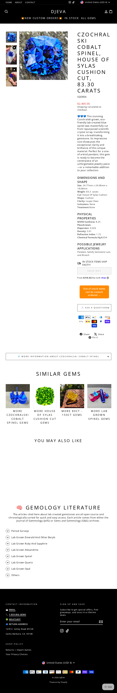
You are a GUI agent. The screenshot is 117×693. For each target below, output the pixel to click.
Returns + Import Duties (18, 650)
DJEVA (58, 11)
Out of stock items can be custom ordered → (94, 292)
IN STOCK (71, 18)
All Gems (88, 18)
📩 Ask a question (94, 307)
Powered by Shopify (58, 682)
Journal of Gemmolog (29, 520)
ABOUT (18, 2)
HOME (9, 2)
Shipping (82, 106)
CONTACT (30, 2)
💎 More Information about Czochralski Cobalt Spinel (58, 356)
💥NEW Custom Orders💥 (41, 18)
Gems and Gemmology (67, 520)
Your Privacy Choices (17, 654)
